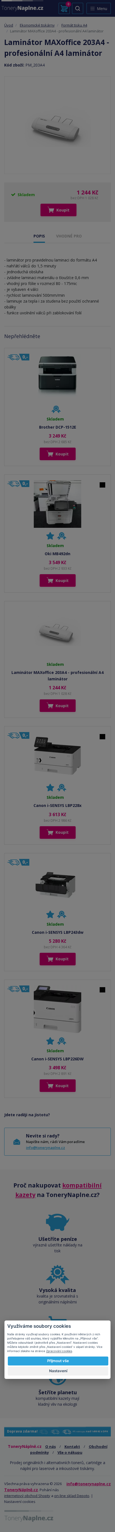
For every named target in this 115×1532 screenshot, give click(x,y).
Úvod (8, 25)
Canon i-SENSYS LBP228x (57, 805)
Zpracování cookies (59, 1351)
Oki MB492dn (57, 553)
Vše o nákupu (70, 1452)
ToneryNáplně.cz (21, 1489)
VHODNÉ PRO (69, 236)
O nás (50, 1446)
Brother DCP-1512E (57, 427)
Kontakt (72, 1446)
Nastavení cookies (19, 1501)
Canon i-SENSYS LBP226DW (57, 1058)
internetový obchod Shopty (27, 1495)
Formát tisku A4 (74, 25)
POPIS (39, 236)
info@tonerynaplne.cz (45, 1147)
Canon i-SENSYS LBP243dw (57, 932)
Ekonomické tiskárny (37, 25)
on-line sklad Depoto (71, 1495)
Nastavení (58, 1371)
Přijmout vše (58, 1360)
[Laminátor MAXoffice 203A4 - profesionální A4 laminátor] (57, 125)
